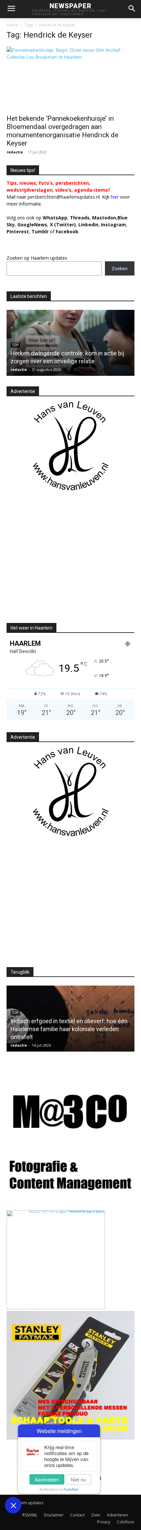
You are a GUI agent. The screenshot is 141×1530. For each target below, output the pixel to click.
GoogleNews (32, 224)
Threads (80, 217)
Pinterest (18, 231)
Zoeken (119, 268)
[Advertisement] (62, 562)
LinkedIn (88, 224)
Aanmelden (47, 1479)
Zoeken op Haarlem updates (37, 258)
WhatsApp (55, 217)
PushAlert (71, 1489)
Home (12, 25)
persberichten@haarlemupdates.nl (64, 197)
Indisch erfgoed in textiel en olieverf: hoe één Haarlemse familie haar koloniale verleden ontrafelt (69, 1029)
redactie (15, 151)
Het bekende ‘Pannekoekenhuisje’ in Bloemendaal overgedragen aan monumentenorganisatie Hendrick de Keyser (62, 130)
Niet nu (78, 1479)
